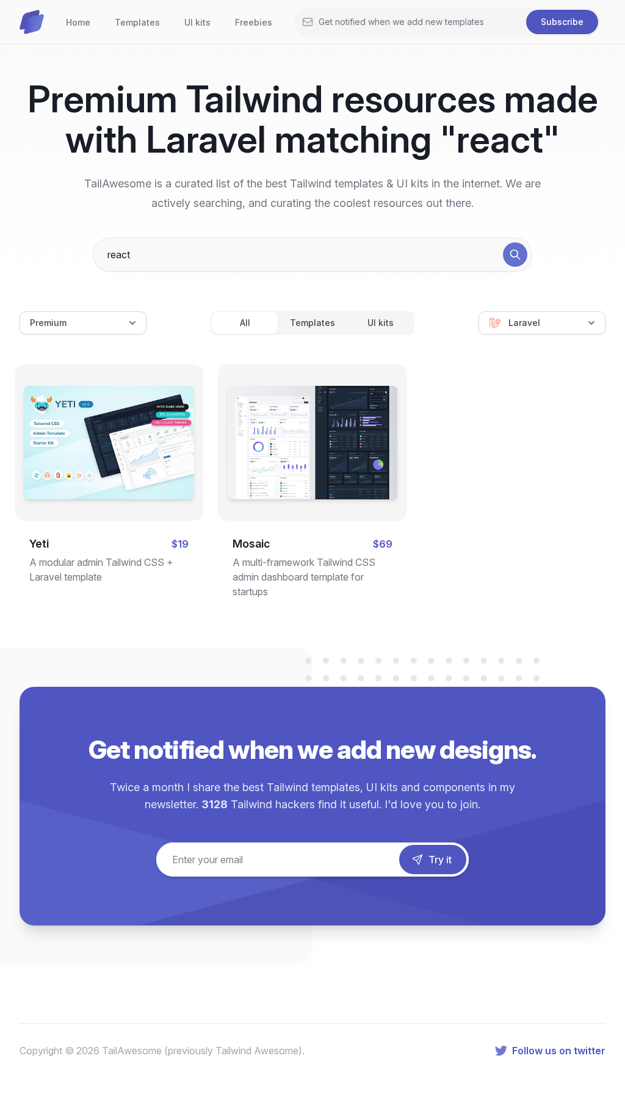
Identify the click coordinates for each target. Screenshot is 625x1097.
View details (99, 458)
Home (78, 22)
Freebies (253, 22)
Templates (137, 22)
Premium (48, 322)
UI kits (197, 22)
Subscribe (562, 21)
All (245, 322)
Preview (109, 420)
